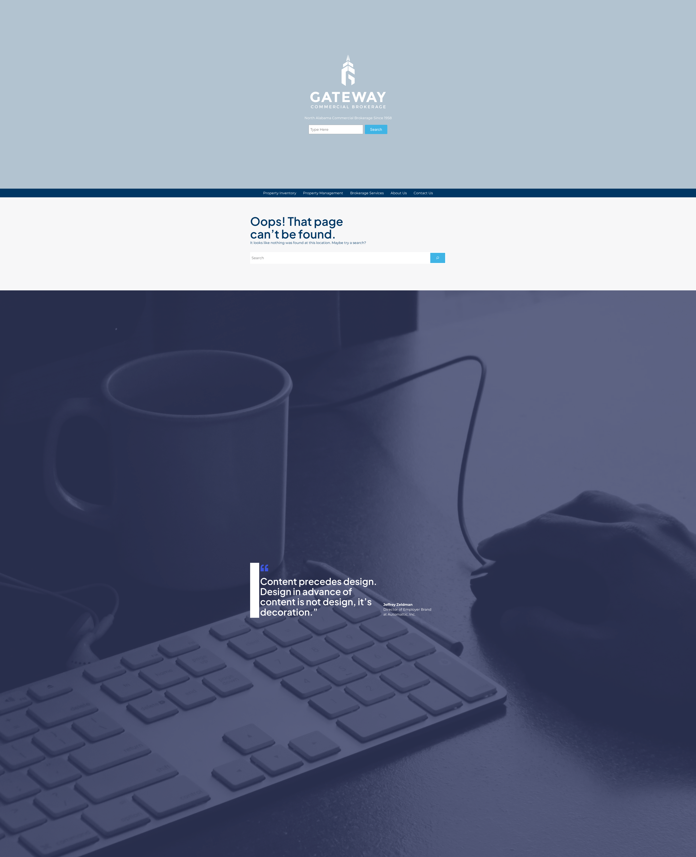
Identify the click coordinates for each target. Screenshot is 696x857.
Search (376, 129)
